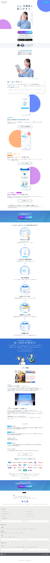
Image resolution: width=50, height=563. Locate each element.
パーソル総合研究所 (3, 518)
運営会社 (42, 504)
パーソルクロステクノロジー (29, 513)
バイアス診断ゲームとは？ (25, 200)
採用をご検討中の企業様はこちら (25, 35)
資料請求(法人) (12, 504)
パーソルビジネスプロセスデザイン (5, 513)
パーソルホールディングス (4, 511)
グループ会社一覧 (25, 521)
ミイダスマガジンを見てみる (25, 350)
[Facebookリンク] (22, 501)
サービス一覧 (25, 539)
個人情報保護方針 (28, 504)
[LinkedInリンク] (27, 501)
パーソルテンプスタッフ (28, 511)
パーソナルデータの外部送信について (35, 504)
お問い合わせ (45, 504)
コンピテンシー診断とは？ (25, 163)
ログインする (46, 2)
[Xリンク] (25, 501)
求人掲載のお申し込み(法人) (6, 504)
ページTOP (25, 557)
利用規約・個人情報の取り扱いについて (20, 504)
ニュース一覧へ (25, 454)
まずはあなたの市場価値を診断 (25, 126)
